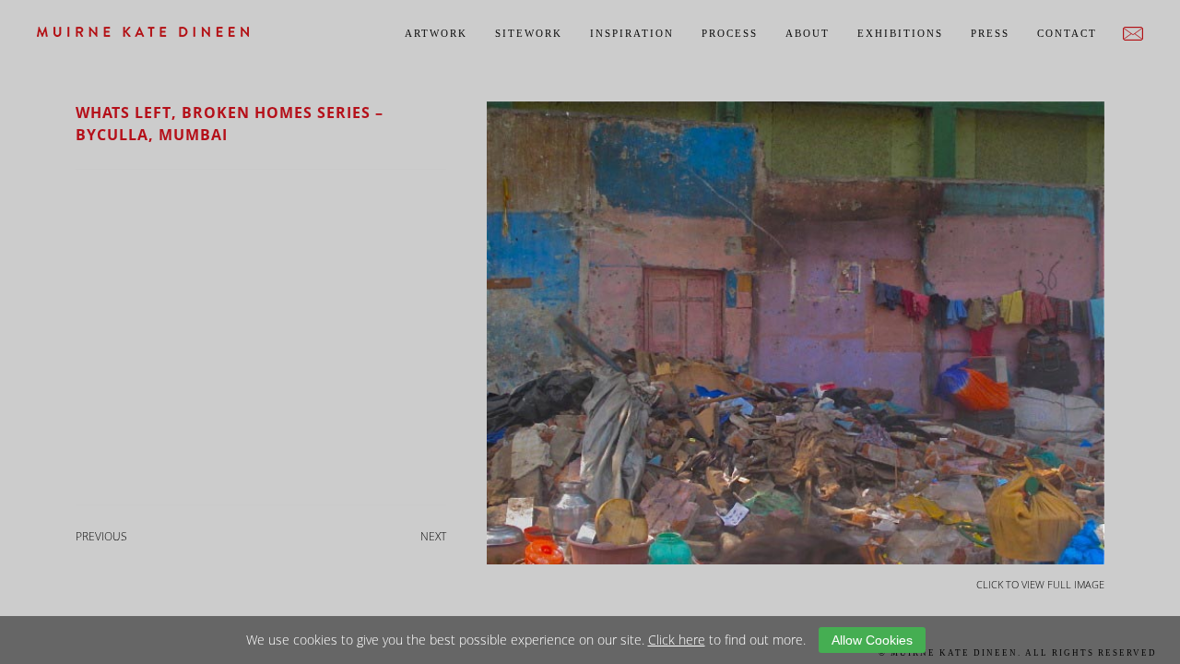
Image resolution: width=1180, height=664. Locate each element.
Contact (1067, 33)
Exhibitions (900, 33)
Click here (676, 639)
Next (433, 536)
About (807, 33)
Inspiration (632, 33)
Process (730, 33)
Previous (101, 536)
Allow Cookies (872, 640)
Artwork (436, 33)
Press (990, 33)
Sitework (528, 33)
